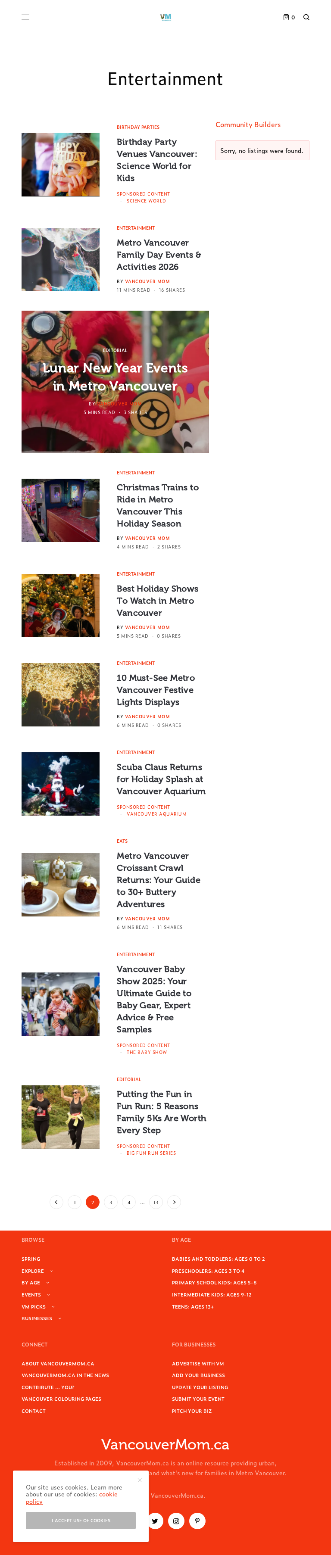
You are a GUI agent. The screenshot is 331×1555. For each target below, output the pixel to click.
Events (31, 1294)
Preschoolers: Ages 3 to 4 (208, 1270)
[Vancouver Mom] (165, 17)
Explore (33, 1270)
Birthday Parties (138, 127)
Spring (31, 1258)
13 (156, 1202)
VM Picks (34, 1306)
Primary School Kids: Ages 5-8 (214, 1282)
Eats (122, 841)
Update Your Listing (200, 1387)
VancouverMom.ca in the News (65, 1374)
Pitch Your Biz (192, 1410)
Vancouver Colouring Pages (61, 1398)
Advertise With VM (198, 1363)
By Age (31, 1282)
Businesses (37, 1318)
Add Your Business (198, 1374)
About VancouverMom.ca (58, 1363)
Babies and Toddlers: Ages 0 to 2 (218, 1258)
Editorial (115, 350)
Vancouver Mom (147, 281)
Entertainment (136, 227)
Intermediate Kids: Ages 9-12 (212, 1294)
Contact (34, 1410)
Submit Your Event (198, 1398)
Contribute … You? (48, 1387)
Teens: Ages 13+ (193, 1306)
